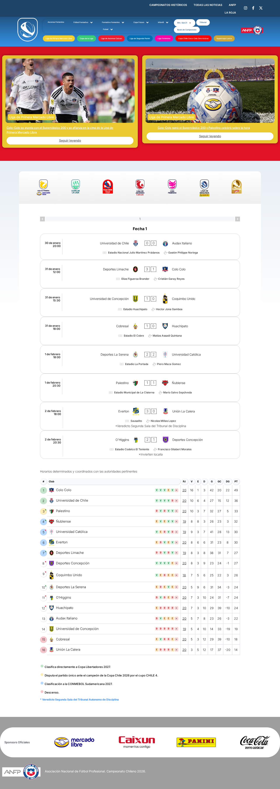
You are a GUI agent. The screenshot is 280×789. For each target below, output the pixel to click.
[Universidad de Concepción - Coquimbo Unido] (140, 302)
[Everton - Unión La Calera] (140, 416)
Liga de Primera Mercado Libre (31, 117)
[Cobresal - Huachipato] (140, 331)
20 (184, 490)
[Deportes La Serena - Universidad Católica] (140, 359)
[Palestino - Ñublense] (140, 388)
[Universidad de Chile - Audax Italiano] (140, 247)
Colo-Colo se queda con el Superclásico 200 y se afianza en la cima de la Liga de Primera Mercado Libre (60, 130)
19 (184, 521)
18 (184, 575)
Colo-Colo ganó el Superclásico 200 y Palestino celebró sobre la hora (204, 127)
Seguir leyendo (70, 140)
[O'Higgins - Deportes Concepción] (140, 444)
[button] (184, 23)
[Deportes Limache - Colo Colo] (140, 274)
